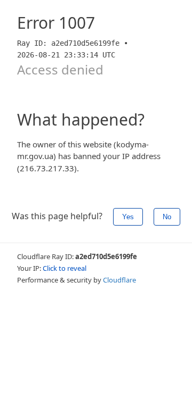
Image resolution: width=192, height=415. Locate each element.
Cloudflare (119, 280)
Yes (128, 217)
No (167, 217)
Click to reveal (64, 268)
